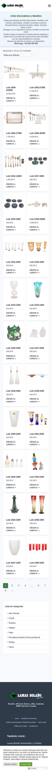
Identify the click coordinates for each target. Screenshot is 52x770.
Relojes (12, 642)
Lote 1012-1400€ (14, 176)
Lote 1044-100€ (13, 520)
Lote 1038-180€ (13, 391)
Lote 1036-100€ (13, 348)
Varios (11, 647)
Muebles (12, 623)
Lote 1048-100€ (37, 563)
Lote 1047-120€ (13, 563)
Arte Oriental (14, 613)
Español (33, 768)
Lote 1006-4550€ (37, 133)
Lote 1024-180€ (13, 219)
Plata (11, 632)
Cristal (11, 618)
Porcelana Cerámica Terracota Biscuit (24, 637)
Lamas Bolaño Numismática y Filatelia (24, 743)
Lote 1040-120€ (13, 434)
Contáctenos (33, 726)
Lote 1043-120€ (37, 477)
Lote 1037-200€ (37, 348)
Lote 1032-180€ (37, 262)
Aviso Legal (42, 722)
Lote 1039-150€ (37, 391)
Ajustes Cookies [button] (11, 764)
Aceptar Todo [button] (26, 764)
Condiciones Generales (29, 718)
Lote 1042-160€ (13, 477)
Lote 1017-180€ (37, 176)
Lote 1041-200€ (37, 434)
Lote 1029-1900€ (37, 219)
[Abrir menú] (49, 5)
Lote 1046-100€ (37, 520)
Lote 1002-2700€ (37, 87)
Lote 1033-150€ (13, 305)
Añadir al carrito (11, 99)
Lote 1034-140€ (37, 305)
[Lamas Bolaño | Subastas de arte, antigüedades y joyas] (12, 6)
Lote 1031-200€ (13, 262)
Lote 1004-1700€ (14, 133)
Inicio (17, 718)
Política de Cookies (20, 726)
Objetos (12, 628)
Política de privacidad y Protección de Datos (21, 722)
